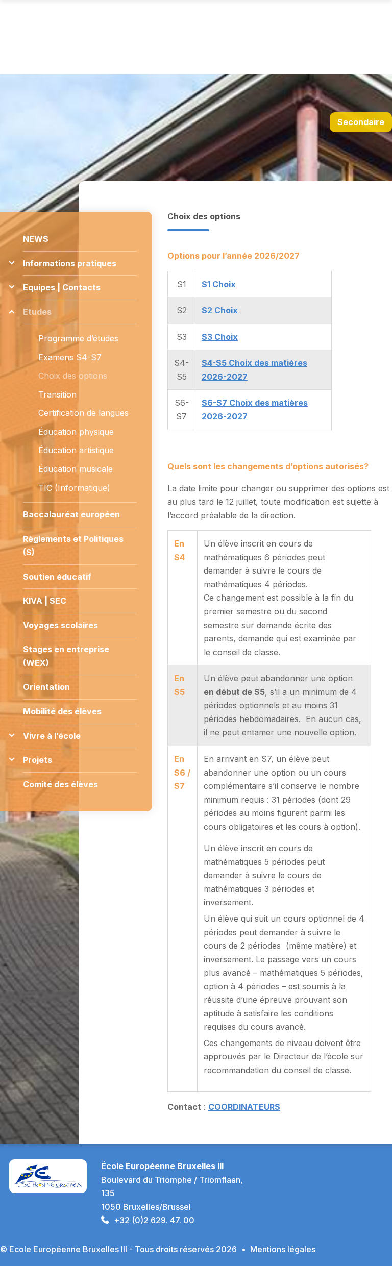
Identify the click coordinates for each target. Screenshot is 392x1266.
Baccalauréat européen (71, 514)
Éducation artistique (76, 450)
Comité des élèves (60, 784)
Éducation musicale (75, 469)
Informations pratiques (69, 263)
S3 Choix (220, 337)
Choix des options (72, 375)
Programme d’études (78, 338)
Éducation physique (76, 432)
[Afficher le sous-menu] (11, 263)
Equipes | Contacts (62, 287)
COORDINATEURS (244, 1107)
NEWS (35, 239)
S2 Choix (220, 310)
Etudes (37, 312)
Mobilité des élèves (62, 711)
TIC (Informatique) (74, 488)
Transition (57, 394)
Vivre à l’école (52, 736)
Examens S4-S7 (70, 357)
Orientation (46, 687)
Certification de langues (83, 413)
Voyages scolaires (60, 625)
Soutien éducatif (57, 577)
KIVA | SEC (44, 600)
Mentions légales (282, 1249)
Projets (37, 760)
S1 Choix (219, 284)
